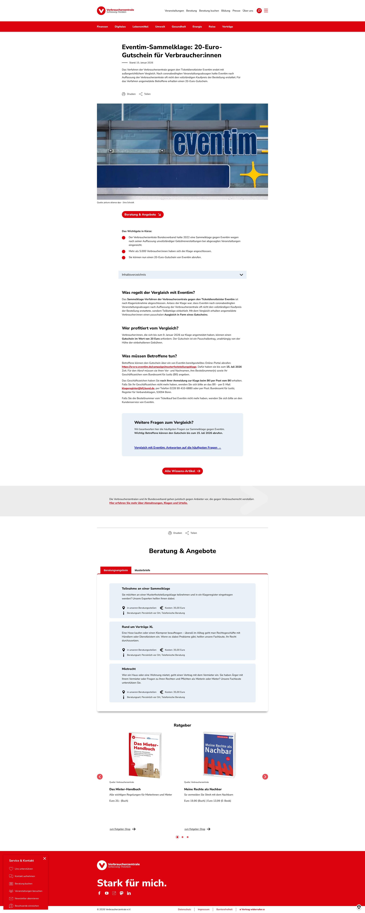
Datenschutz (184, 909)
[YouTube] (106, 893)
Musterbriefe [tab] (142, 570)
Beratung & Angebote (140, 214)
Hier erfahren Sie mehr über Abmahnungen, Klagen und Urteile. (148, 503)
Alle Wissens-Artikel (180, 471)
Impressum (203, 909)
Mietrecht (129, 669)
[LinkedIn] (129, 893)
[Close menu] (44, 858)
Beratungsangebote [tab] (116, 570)
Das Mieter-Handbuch (125, 789)
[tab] (177, 837)
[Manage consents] (358, 906)
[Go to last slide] (100, 777)
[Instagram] (114, 893)
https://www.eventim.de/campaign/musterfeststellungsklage (159, 366)
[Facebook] (99, 893)
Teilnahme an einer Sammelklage (146, 589)
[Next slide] (265, 777)
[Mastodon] (121, 893)
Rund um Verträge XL (137, 627)
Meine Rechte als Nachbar (203, 789)
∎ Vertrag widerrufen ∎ (252, 909)
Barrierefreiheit (224, 909)
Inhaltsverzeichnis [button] (134, 275)
